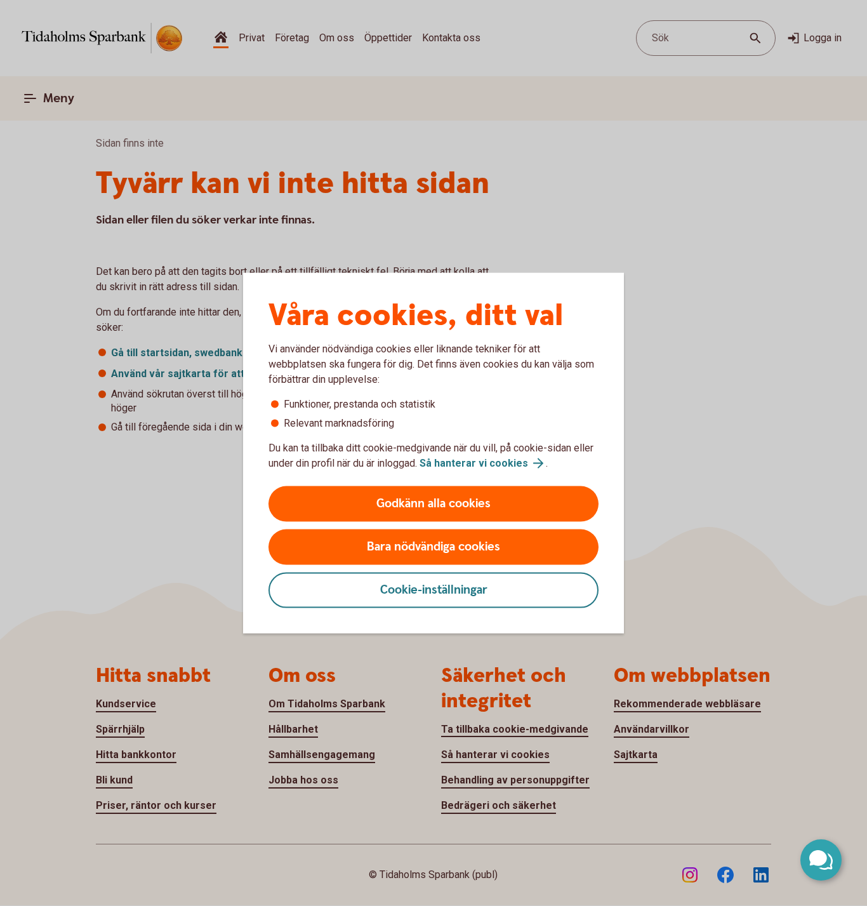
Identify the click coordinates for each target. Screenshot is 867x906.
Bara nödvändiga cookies (433, 547)
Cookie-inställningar (433, 590)
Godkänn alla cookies (433, 504)
